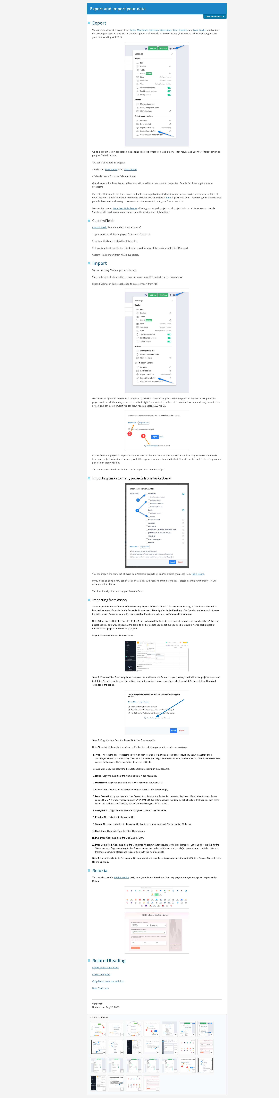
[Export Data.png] (98, 1029)
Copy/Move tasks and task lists (108, 981)
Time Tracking (180, 29)
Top (89, 23)
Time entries (111, 169)
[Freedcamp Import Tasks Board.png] (116, 1047)
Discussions (165, 29)
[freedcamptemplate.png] (152, 1047)
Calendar (153, 29)
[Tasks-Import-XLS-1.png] (134, 1029)
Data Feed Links (100, 988)
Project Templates (101, 974)
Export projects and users (105, 967)
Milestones (142, 29)
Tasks (133, 29)
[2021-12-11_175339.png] (134, 1065)
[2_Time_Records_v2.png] (170, 1029)
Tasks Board (130, 169)
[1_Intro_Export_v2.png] (188, 1029)
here (168, 197)
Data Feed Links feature (125, 208)
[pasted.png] (116, 1029)
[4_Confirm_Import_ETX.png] (152, 1029)
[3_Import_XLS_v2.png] (205, 1029)
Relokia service (121, 877)
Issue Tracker (199, 29)
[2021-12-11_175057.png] (98, 1065)
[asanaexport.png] (134, 1047)
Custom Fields (99, 227)
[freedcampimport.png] (170, 1047)
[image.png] (157, 144)
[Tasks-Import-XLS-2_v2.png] (98, 1047)
